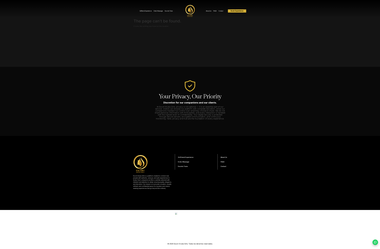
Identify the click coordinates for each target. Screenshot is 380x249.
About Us (208, 11)
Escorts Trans (169, 11)
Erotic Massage (158, 11)
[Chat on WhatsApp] (375, 242)
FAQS (215, 11)
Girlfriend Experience (146, 11)
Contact (220, 11)
